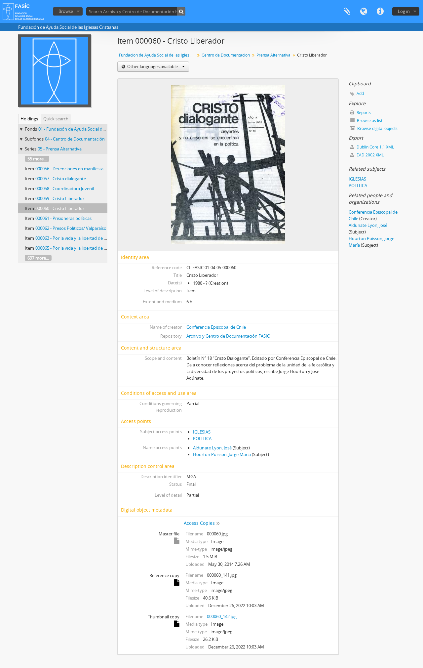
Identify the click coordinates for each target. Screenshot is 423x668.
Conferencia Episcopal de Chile (216, 327)
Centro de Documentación (226, 55)
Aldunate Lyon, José (212, 448)
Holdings (29, 119)
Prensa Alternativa (273, 55)
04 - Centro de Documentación (75, 139)
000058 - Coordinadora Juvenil (64, 188)
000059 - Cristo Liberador (59, 198)
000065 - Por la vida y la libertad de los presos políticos (88, 248)
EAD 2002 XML (370, 155)
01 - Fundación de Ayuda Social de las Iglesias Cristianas (92, 129)
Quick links (380, 11)
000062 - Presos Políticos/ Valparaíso (70, 228)
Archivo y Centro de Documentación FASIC (228, 336)
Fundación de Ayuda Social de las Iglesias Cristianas (158, 55)
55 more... (37, 159)
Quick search (55, 119)
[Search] (181, 11)
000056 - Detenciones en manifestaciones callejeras (85, 169)
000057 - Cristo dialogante (60, 179)
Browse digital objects (377, 128)
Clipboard (347, 11)
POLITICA (202, 438)
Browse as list (369, 120)
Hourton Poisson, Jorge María (222, 454)
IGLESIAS (202, 432)
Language (363, 11)
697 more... (38, 258)
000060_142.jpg (222, 616)
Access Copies (199, 523)
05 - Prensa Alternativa (60, 149)
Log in (404, 11)
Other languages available (152, 66)
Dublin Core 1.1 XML (375, 147)
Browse (65, 11)
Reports (363, 112)
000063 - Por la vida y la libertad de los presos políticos (88, 238)
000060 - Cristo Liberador (59, 208)
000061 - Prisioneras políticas (63, 218)
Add (360, 93)
